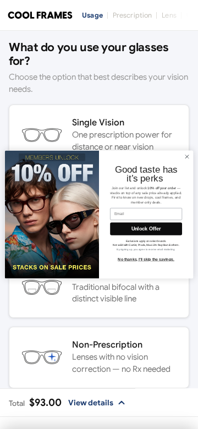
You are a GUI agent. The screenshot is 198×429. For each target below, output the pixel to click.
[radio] (99, 135)
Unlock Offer (146, 229)
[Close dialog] (187, 156)
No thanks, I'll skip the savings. (146, 259)
